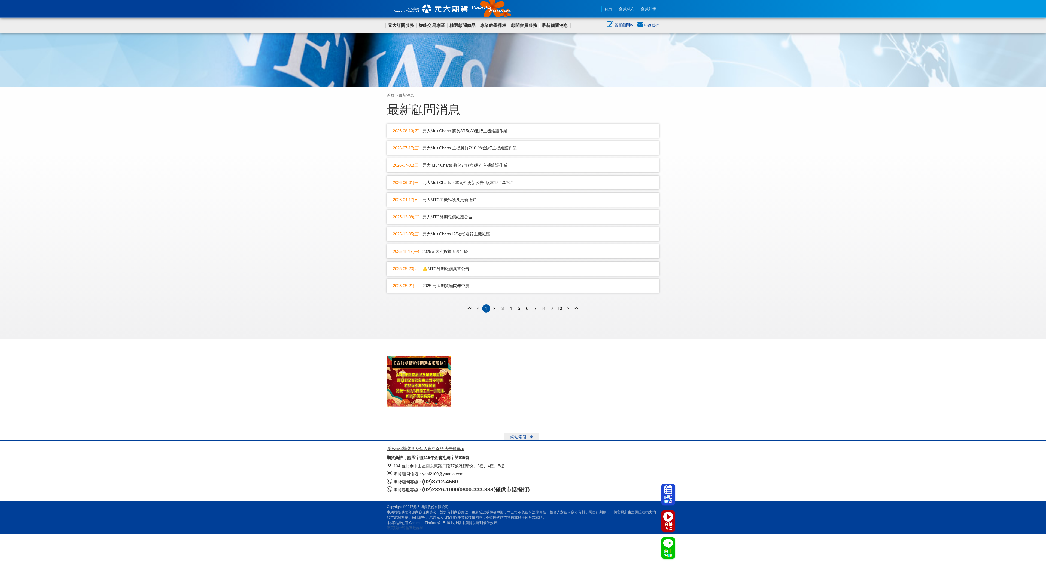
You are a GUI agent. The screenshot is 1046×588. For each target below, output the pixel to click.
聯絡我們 (651, 25)
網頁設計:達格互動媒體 (405, 528)
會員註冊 (648, 9)
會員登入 (626, 9)
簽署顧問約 (623, 25)
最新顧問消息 (555, 25)
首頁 (608, 9)
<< (469, 308)
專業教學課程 (493, 25)
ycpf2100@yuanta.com (443, 473)
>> (576, 308)
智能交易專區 (432, 25)
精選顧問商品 (462, 25)
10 (560, 308)
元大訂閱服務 (401, 25)
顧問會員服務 (524, 25)
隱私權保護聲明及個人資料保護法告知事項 (425, 448)
